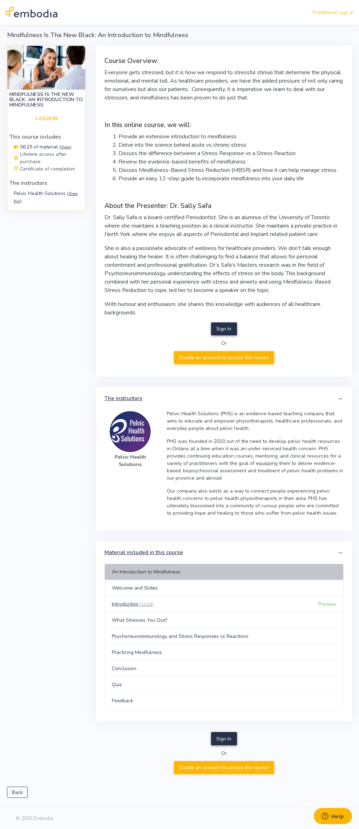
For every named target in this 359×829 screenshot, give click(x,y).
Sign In (223, 329)
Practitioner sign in (333, 12)
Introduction (133, 604)
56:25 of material (45, 147)
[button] (340, 399)
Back (17, 792)
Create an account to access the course (224, 357)
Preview (327, 604)
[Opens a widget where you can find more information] (332, 816)
